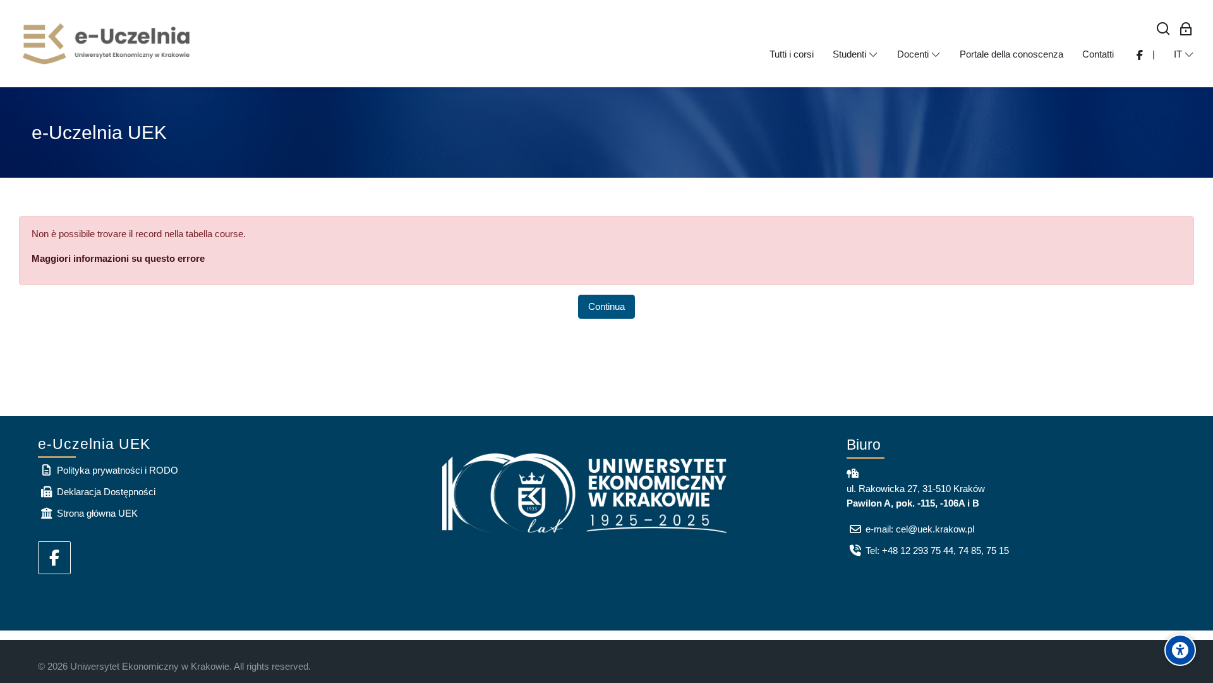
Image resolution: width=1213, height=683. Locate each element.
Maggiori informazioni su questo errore (118, 258)
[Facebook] (54, 557)
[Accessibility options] (1180, 650)
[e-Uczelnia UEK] (107, 44)
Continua (606, 306)
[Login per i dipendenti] (1186, 29)
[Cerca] (1163, 29)
